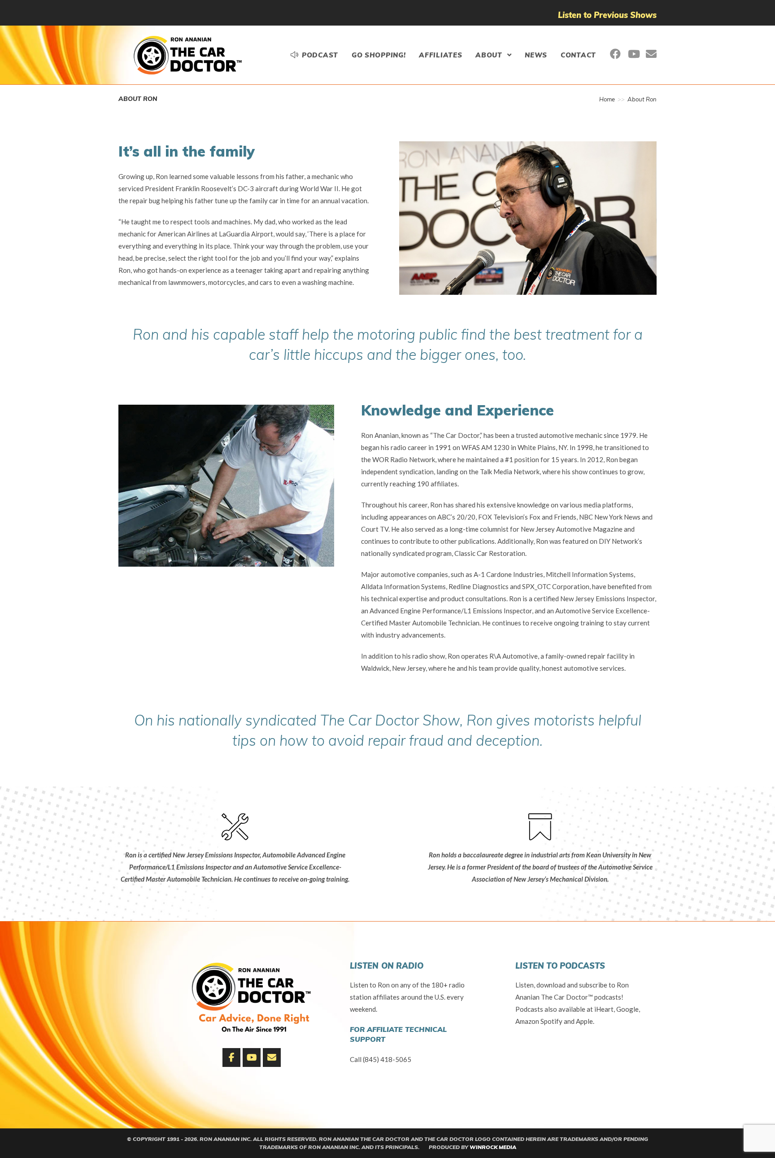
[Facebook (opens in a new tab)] (615, 53)
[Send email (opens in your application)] (651, 53)
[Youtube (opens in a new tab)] (633, 53)
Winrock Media (493, 1147)
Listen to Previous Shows (607, 15)
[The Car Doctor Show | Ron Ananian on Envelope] (272, 1057)
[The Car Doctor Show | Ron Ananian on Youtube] (252, 1057)
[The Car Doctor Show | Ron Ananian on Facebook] (231, 1057)
